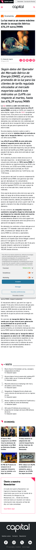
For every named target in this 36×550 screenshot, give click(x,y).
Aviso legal (26, 547)
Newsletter (20, 1)
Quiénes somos (6, 536)
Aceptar (18, 281)
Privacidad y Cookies (18, 295)
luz (4, 106)
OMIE (23, 112)
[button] (1, 7)
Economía (9, 422)
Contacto (15, 536)
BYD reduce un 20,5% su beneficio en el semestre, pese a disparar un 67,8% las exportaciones (27, 469)
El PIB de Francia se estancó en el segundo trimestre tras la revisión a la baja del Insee (8, 469)
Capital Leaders (8, 1)
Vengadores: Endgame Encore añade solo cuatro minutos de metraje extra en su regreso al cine (20, 393)
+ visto (8, 365)
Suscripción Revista (29, 1)
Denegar (18, 287)
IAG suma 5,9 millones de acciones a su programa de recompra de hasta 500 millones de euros (19, 410)
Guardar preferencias (18, 292)
